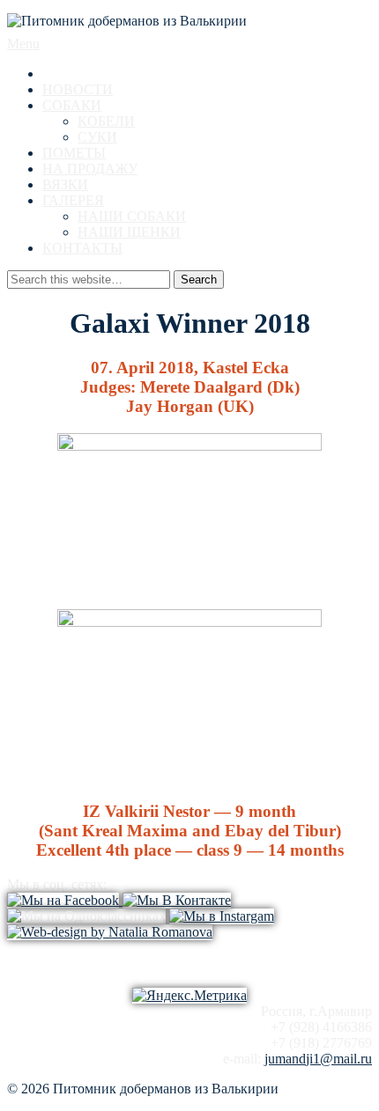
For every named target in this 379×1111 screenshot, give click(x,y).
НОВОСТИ (77, 89)
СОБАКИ (71, 105)
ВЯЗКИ (65, 184)
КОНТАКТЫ (82, 247)
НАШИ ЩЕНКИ (129, 231)
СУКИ (97, 136)
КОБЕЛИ (106, 121)
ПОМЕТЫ (74, 152)
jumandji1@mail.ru (318, 1058)
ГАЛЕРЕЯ (73, 200)
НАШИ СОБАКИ (132, 216)
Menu (23, 43)
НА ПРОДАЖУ (89, 168)
